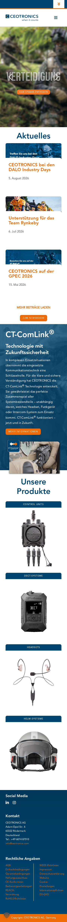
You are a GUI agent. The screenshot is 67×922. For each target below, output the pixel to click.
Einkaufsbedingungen (18, 869)
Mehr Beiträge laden (33, 307)
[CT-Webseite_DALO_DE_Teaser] (33, 144)
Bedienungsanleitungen (19, 886)
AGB (8, 865)
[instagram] (14, 803)
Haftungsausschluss (17, 878)
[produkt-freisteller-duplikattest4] (33, 511)
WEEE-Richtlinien (49, 865)
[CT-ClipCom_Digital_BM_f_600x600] (33, 654)
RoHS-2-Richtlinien (16, 899)
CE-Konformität (14, 882)
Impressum (46, 869)
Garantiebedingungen (18, 874)
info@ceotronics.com (17, 843)
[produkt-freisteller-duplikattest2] (33, 583)
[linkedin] (7, 803)
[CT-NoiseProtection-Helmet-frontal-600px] (33, 726)
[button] (6, 915)
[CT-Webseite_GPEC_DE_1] (33, 251)
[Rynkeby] (33, 197)
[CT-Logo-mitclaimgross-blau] (22, 16)
